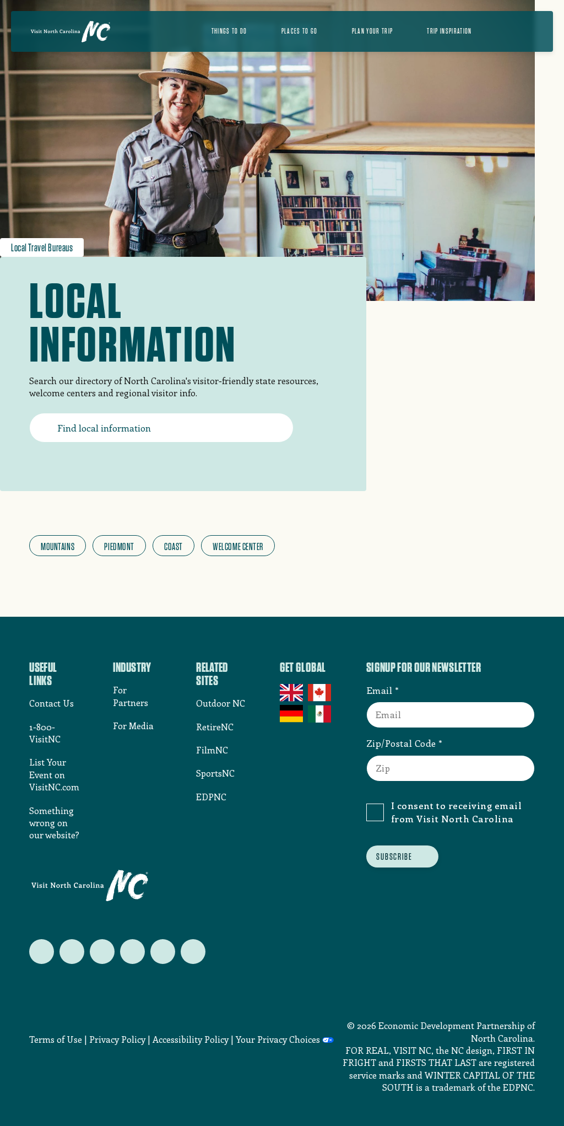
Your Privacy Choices (278, 1039)
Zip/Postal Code (401, 743)
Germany (292, 714)
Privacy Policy (117, 1039)
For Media (133, 725)
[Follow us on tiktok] (193, 951)
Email (379, 690)
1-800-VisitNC (45, 733)
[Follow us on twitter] (41, 951)
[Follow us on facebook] (71, 951)
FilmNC (212, 750)
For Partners (130, 696)
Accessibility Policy (191, 1039)
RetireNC (215, 726)
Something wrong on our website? (54, 823)
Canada (320, 693)
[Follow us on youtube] (162, 951)
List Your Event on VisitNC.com (54, 774)
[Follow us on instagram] (102, 951)
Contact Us (51, 703)
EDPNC (211, 796)
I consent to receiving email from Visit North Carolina (456, 812)
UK (292, 693)
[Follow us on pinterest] (132, 951)
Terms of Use (55, 1039)
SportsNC (215, 773)
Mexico (320, 714)
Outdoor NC (220, 703)
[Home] (70, 31)
